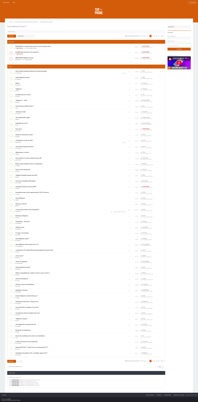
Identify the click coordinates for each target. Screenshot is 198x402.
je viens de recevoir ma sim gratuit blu (26, 341)
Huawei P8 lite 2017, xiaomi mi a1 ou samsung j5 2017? (31, 347)
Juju (17, 108)
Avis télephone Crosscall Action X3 (25, 324)
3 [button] (154, 36)
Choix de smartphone (21, 278)
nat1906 (18, 234)
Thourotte (18, 113)
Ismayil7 (18, 286)
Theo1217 (18, 130)
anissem (18, 314)
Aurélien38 (18, 223)
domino (18, 96)
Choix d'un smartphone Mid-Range (25, 181)
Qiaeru (18, 400)
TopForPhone (19, 48)
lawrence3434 (146, 100)
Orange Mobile (28, 59)
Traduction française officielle (8, 400)
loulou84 (18, 240)
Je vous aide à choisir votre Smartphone (27, 209)
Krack (144, 267)
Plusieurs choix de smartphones (24, 284)
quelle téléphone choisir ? (22, 77)
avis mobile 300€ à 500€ (22, 117)
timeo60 (145, 221)
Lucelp (17, 194)
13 (122, 211)
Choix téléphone (20, 198)
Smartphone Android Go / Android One (26, 301)
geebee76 (18, 142)
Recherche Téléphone (21, 216)
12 (119, 211)
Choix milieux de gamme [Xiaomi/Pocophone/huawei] (31, 71)
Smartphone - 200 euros (22, 221)
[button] (148, 36)
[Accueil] (99, 11)
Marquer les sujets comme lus (132, 36)
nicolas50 (18, 79)
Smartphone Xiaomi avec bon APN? (25, 186)
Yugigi (17, 297)
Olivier (17, 90)
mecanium (18, 148)
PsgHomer (18, 303)
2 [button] (152, 36)
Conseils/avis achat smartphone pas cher (27, 313)
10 (115, 211)
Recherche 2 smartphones (23, 330)
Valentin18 (18, 229)
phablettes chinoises (21, 290)
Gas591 (18, 309)
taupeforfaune (146, 117)
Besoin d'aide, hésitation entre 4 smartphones (28, 164)
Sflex (144, 71)
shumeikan (19, 160)
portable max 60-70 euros (23, 94)
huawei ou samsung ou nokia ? (24, 134)
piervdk (18, 349)
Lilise (17, 125)
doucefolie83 (19, 263)
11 (117, 211)
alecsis (144, 347)
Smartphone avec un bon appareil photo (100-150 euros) (32, 192)
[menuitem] (13, 2)
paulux (17, 102)
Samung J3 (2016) (21, 204)
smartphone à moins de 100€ (24, 140)
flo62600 (18, 269)
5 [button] (158, 36)
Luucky (17, 280)
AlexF (17, 177)
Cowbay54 (145, 284)
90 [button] (161, 36)
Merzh (17, 119)
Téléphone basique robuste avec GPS (26, 175)
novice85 (18, 326)
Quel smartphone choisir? (22, 267)
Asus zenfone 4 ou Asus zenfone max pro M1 (28, 158)
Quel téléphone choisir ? (17, 26)
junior (144, 295)
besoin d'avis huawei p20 (22, 169)
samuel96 (18, 182)
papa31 (18, 136)
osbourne (18, 85)
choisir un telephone (21, 261)
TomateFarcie (19, 246)
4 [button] (156, 36)
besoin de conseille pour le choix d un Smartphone (30, 336)
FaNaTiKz (18, 211)
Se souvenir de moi (173, 46)
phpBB (8, 399)
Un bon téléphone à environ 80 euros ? (26, 296)
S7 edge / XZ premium (22, 233)
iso (16, 337)
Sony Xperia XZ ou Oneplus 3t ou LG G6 (26, 307)
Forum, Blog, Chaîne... (32, 48)
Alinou (17, 205)
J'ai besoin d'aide (20, 112)
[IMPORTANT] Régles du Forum (24, 58)
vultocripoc (18, 73)
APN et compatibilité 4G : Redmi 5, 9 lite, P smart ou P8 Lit (32, 273)
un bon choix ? (19, 256)
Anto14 (18, 171)
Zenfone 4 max (19, 227)
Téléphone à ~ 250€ (21, 100)
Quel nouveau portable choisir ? (24, 106)
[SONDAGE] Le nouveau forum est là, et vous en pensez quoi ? (33, 46)
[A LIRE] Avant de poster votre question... (27, 52)
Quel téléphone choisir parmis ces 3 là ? (27, 244)
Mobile (17, 83)
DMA (17, 200)
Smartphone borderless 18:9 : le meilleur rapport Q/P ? (31, 353)
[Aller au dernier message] (150, 46)
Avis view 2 (18, 129)
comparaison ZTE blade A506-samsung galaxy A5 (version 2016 (34, 250)
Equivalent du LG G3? (21, 123)
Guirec (144, 192)
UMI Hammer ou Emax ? (22, 152)
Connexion (170, 32)
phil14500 (18, 292)
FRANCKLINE (146, 290)
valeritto (18, 165)
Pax (143, 94)
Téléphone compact (21, 318)
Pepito (17, 188)
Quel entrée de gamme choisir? (24, 146)
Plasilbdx (145, 238)
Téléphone (18, 89)
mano (17, 252)
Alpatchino (18, 59)
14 (124, 211)
